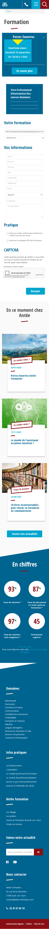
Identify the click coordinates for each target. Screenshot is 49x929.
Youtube (15, 862)
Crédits (29, 924)
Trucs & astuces (21, 489)
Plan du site (39, 924)
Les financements (14, 765)
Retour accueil (5, 4)
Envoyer (35, 291)
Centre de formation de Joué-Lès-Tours (23, 820)
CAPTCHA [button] (11, 250)
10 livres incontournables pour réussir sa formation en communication (25, 508)
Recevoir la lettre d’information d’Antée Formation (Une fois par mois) (26, 234)
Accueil (8, 11)
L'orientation (11, 769)
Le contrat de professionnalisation (21, 777)
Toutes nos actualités (24, 534)
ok (38, 852)
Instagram (25, 652)
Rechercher (44, 4)
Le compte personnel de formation (21, 773)
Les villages (11, 812)
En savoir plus (24, 71)
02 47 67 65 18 (26, 4)
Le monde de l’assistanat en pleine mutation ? (24, 441)
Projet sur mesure (14, 824)
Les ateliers (11, 816)
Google (44, 649)
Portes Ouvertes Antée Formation (23, 377)
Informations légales (15, 924)
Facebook (34, 649)
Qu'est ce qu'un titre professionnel (21, 781)
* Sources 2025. (25, 646)
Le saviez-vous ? (22, 360)
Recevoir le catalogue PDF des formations (26, 240)
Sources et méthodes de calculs (20, 785)
